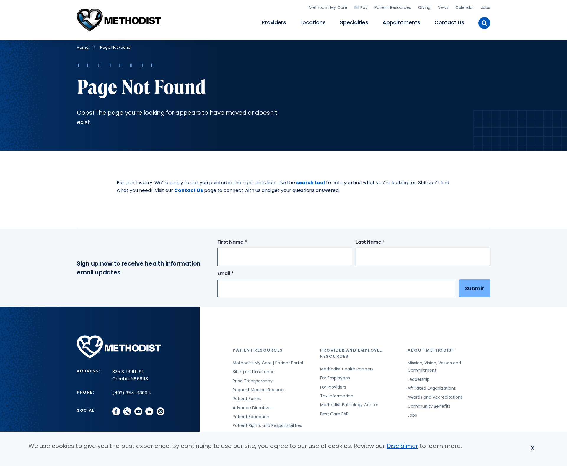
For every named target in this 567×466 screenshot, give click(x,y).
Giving (424, 7)
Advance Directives (253, 408)
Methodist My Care (328, 7)
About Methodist (431, 350)
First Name (243, 242)
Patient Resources (392, 7)
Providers (274, 22)
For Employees (335, 378)
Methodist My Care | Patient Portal (268, 363)
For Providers (333, 387)
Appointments (401, 22)
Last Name (381, 242)
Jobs (485, 7)
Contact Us (449, 22)
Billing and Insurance (254, 372)
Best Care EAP (334, 414)
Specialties (354, 22)
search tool (310, 182)
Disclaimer (402, 446)
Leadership (419, 379)
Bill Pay (361, 7)
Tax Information (336, 396)
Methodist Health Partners (347, 369)
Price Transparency (253, 381)
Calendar (464, 7)
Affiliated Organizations (432, 388)
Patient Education (251, 417)
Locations (313, 22)
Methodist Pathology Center (349, 405)
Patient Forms (247, 399)
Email (236, 273)
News (443, 7)
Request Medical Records (258, 390)
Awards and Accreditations (435, 397)
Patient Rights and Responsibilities (267, 425)
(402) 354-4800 (129, 393)
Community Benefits (429, 406)
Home (83, 47)
